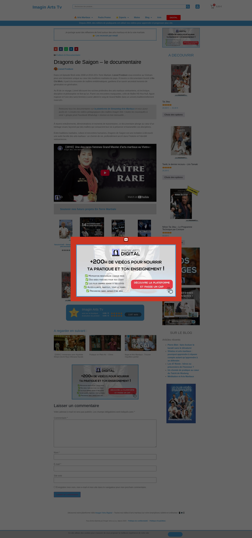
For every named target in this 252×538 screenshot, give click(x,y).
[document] (126, 269)
